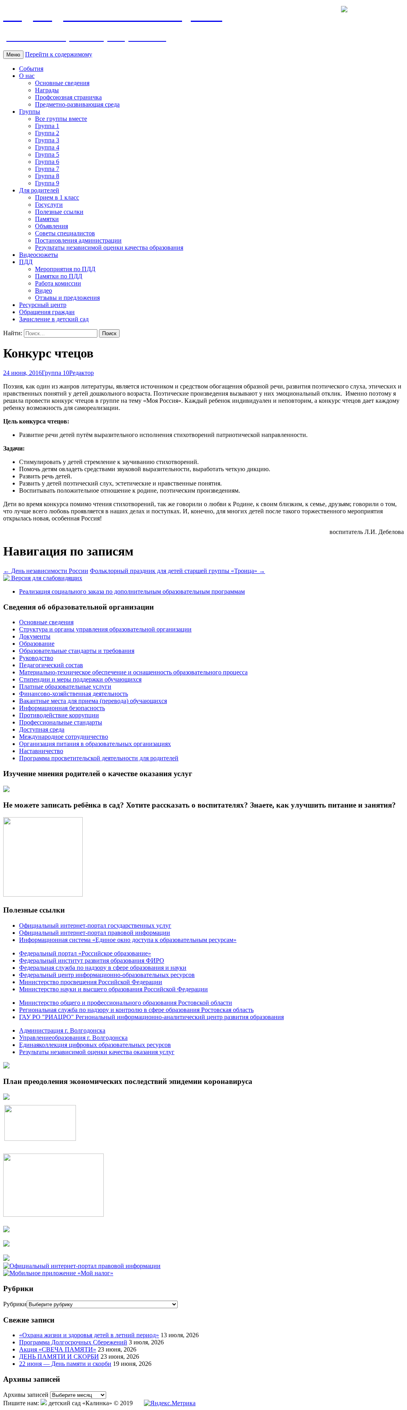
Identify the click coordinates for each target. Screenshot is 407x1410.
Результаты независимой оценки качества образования (109, 247)
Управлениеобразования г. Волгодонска (73, 1037)
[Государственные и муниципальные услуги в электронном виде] (6, 1230)
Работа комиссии (58, 283)
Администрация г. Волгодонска (62, 1030)
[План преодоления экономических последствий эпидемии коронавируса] (6, 1097)
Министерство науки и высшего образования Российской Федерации (113, 989)
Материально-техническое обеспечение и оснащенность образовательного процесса (133, 672)
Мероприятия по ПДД (65, 269)
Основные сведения (62, 83)
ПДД (26, 261)
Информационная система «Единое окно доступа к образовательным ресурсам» (127, 939)
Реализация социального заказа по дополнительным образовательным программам (132, 591)
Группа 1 (47, 125)
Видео (43, 290)
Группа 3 (47, 140)
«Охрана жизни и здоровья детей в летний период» (89, 1335)
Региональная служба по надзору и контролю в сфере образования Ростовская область (136, 1009)
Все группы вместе (61, 118)
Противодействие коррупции (59, 715)
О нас (27, 75)
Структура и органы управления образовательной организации (105, 629)
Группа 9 (47, 183)
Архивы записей (25, 1394)
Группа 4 (47, 147)
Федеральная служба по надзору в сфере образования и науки (102, 967)
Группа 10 (55, 372)
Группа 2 (47, 133)
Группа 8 (47, 176)
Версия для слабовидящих (46, 578)
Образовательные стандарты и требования (76, 650)
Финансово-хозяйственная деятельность (73, 693)
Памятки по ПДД (58, 276)
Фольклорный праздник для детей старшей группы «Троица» (177, 570)
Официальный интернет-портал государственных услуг (95, 925)
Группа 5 (47, 154)
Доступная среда (41, 729)
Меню (13, 55)
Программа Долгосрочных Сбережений (73, 1342)
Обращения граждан (47, 312)
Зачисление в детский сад (54, 319)
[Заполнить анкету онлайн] (6, 790)
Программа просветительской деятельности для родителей (98, 758)
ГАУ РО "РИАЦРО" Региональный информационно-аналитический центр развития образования (151, 1017)
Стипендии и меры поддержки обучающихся (80, 679)
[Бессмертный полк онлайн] (6, 1066)
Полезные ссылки (59, 211)
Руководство (36, 658)
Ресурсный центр (42, 304)
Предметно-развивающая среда (77, 104)
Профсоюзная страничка (68, 97)
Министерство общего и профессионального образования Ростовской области (125, 1002)
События (31, 68)
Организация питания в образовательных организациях (95, 743)
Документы (34, 636)
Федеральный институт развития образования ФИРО (91, 960)
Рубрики (15, 1304)
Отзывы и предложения (67, 297)
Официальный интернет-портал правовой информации (94, 932)
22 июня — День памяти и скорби (65, 1363)
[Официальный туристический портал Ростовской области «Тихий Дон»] (6, 1258)
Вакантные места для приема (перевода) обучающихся (93, 700)
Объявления (51, 226)
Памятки (47, 219)
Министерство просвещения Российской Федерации (90, 982)
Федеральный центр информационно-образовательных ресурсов (107, 974)
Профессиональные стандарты (60, 722)
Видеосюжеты (38, 254)
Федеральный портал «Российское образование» (85, 953)
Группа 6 (47, 161)
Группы (29, 111)
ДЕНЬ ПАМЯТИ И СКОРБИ (59, 1356)
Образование (36, 643)
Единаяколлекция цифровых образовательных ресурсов (95, 1044)
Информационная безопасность (62, 708)
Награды (47, 90)
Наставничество (41, 751)
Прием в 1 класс (57, 197)
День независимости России (45, 570)
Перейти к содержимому (58, 54)
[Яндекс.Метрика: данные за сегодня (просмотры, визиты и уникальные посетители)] (170, 1403)
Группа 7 (47, 168)
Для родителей (39, 190)
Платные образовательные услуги (65, 686)
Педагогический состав (51, 665)
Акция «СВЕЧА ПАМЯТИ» (57, 1349)
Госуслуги (49, 204)
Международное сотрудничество (63, 736)
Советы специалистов (65, 233)
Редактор (81, 372)
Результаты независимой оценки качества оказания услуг (96, 1052)
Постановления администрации (78, 240)
